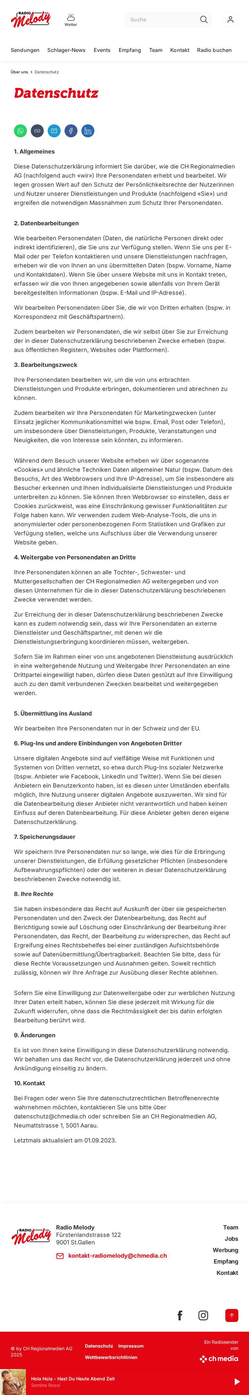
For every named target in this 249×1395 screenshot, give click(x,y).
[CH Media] (218, 1357)
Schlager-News (66, 50)
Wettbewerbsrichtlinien (111, 1357)
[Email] (54, 130)
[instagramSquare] (203, 1315)
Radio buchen (214, 50)
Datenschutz (99, 1346)
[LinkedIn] (87, 130)
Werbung (225, 1250)
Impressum (131, 1346)
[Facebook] (71, 130)
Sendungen (25, 50)
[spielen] (236, 1382)
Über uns (19, 71)
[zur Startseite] (31, 19)
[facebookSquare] (179, 1315)
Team (156, 50)
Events (102, 50)
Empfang (130, 50)
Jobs (231, 1238)
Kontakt (179, 50)
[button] (37, 130)
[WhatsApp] (20, 130)
